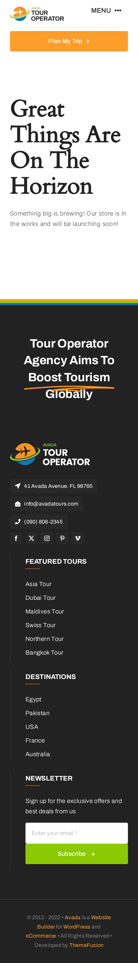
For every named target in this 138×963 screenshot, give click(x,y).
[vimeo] (78, 538)
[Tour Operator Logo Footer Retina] (50, 445)
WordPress (76, 927)
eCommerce (41, 936)
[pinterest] (62, 538)
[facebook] (16, 538)
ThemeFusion (86, 945)
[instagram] (47, 538)
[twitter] (31, 538)
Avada (72, 917)
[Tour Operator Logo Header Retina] (37, 9)
